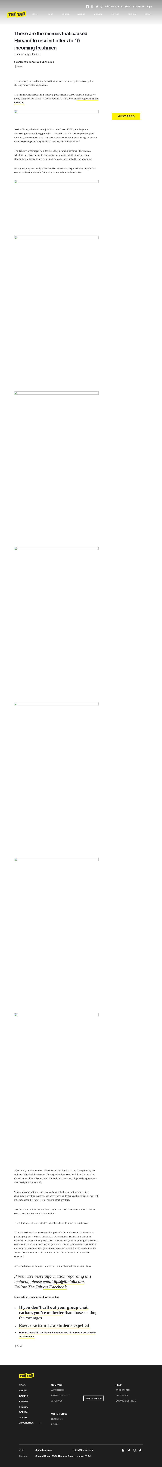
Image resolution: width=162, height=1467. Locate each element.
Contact (126, 6)
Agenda (98, 14)
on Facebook (55, 1286)
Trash (65, 14)
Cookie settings (126, 1400)
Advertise (139, 6)
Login (54, 1424)
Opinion (132, 14)
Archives (56, 1400)
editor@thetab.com (83, 1450)
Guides (148, 14)
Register (56, 1419)
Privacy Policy (60, 1395)
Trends (115, 14)
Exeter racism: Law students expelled (54, 1325)
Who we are (112, 6)
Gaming (82, 14)
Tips (149, 6)
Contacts (122, 1395)
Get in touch (94, 1398)
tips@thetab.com (69, 1281)
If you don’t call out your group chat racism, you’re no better (53, 1310)
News (50, 14)
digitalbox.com (43, 1450)
